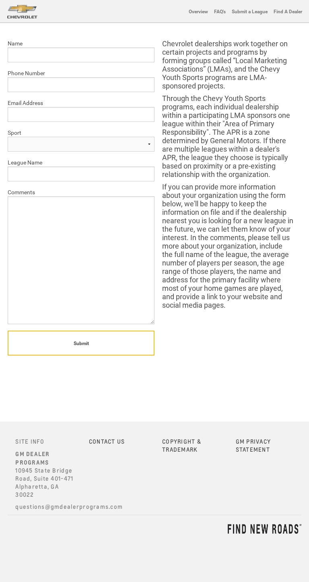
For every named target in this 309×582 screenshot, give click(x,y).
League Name (25, 162)
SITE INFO (29, 441)
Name (15, 43)
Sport (14, 132)
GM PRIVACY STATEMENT (253, 445)
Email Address (25, 103)
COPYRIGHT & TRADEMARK (181, 445)
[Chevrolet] (22, 11)
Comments (21, 192)
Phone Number (26, 73)
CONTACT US (107, 441)
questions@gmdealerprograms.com (69, 506)
